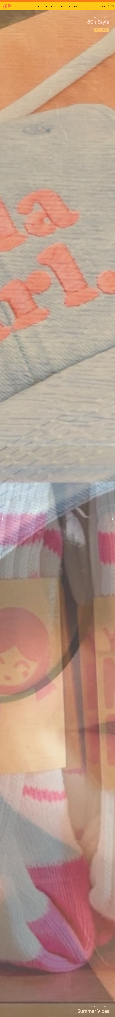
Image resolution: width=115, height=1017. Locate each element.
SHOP (45, 6)
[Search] (108, 6)
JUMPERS (62, 6)
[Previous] (2, 519)
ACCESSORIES (74, 6)
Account (102, 6)
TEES (53, 6)
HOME (37, 6)
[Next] (112, 519)
